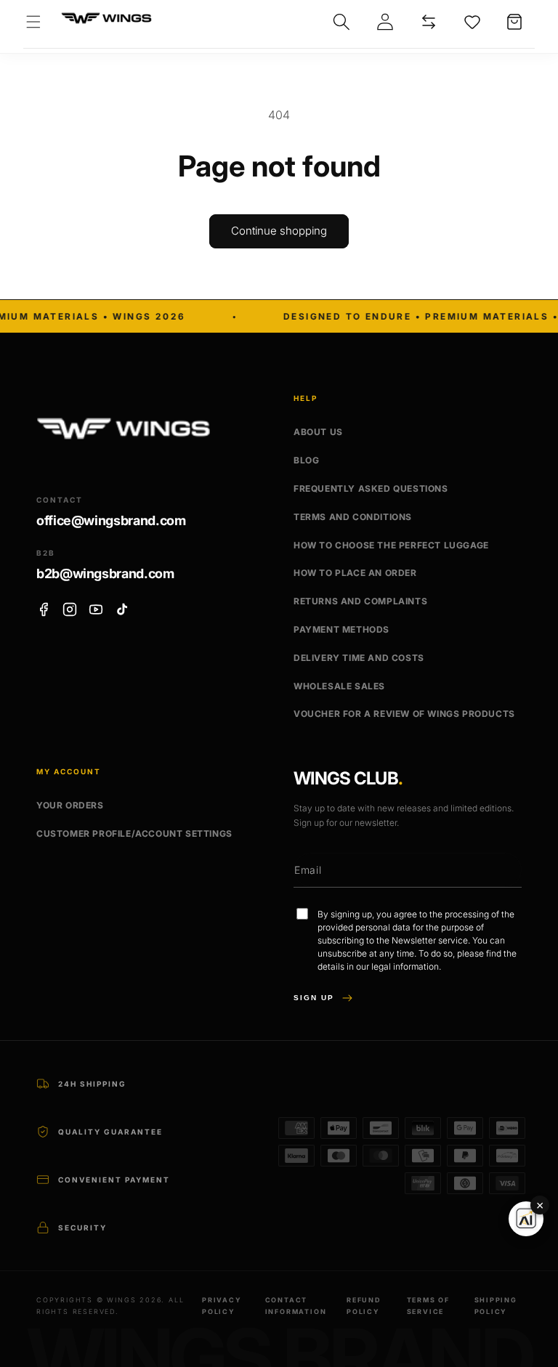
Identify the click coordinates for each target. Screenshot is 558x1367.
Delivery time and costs (359, 657)
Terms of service (428, 1305)
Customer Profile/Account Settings (134, 833)
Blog (306, 460)
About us (318, 431)
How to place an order (355, 572)
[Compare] (429, 22)
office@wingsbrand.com (110, 520)
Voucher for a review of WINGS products (404, 713)
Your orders (70, 805)
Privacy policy (222, 1305)
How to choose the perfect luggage (391, 545)
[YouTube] (96, 609)
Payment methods (341, 629)
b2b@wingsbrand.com (105, 573)
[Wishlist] (472, 22)
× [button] (539, 1205)
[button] (33, 22)
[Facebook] (43, 609)
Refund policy (364, 1305)
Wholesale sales (339, 686)
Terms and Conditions (353, 516)
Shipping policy (495, 1305)
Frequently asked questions (371, 488)
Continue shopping (279, 231)
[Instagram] (69, 609)
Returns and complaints (360, 601)
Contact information (296, 1305)
